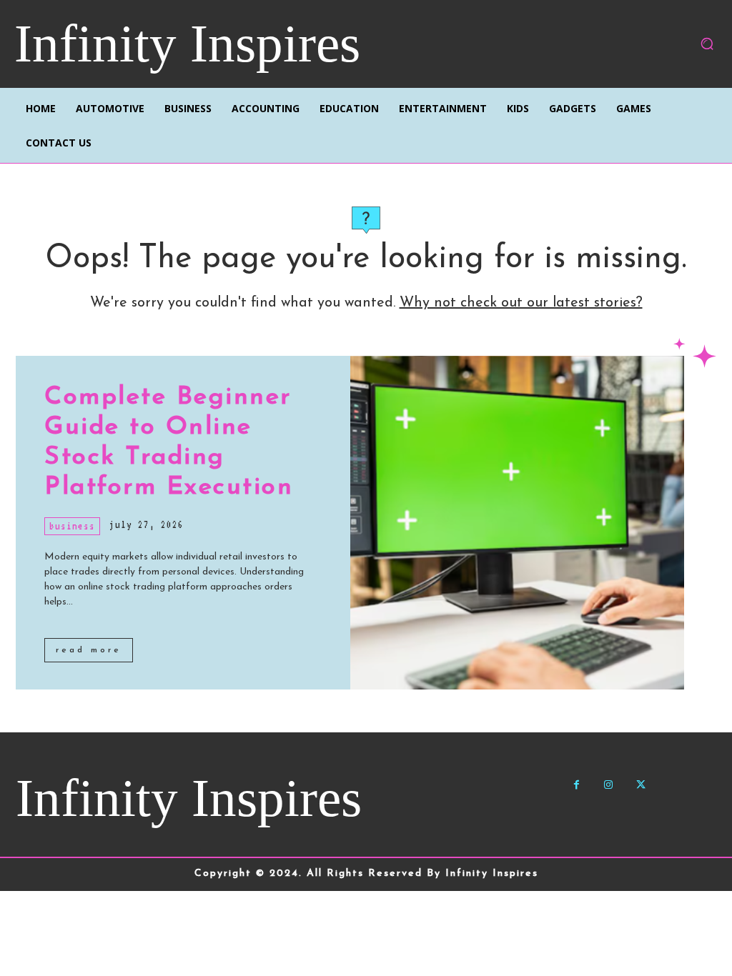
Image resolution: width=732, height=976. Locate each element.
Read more (89, 650)
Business (72, 526)
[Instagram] (608, 784)
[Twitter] (640, 784)
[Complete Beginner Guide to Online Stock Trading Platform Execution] (517, 523)
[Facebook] (576, 784)
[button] (707, 43)
